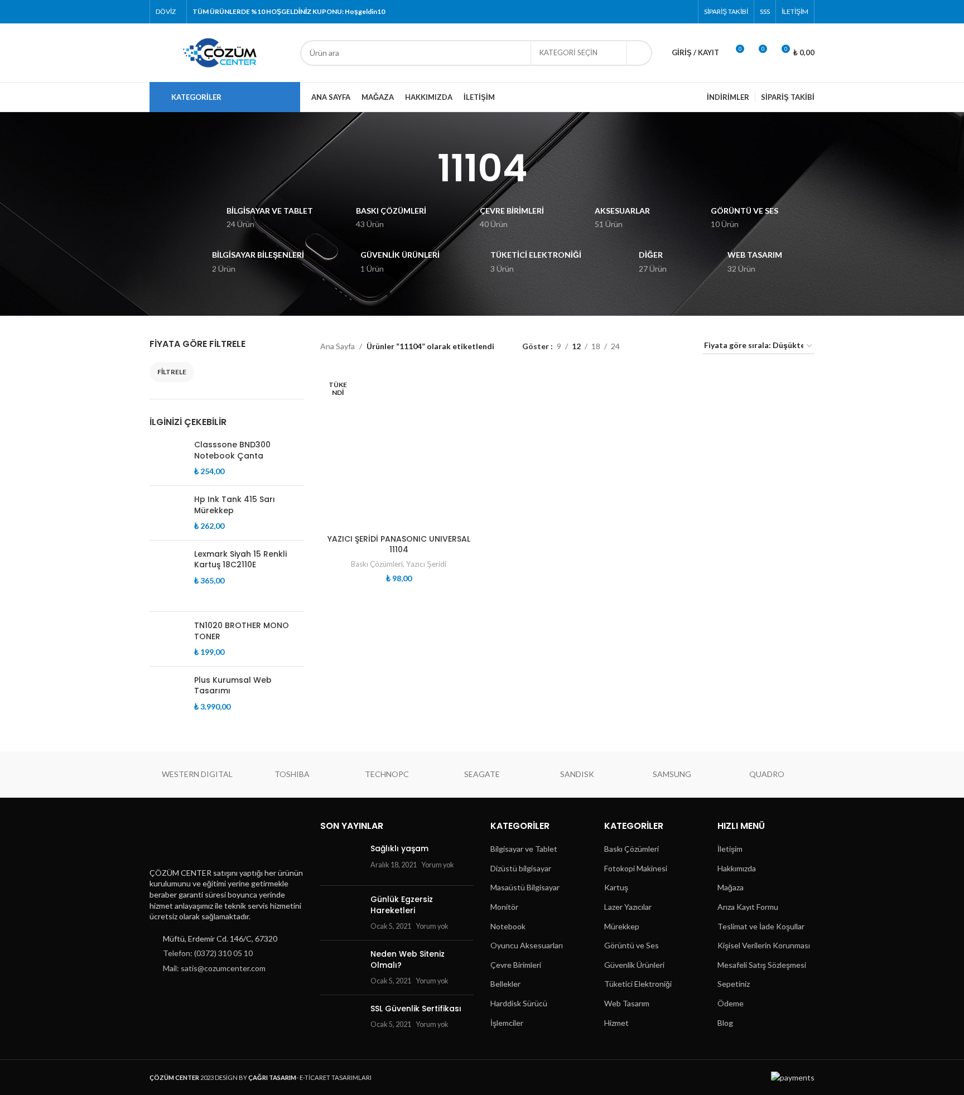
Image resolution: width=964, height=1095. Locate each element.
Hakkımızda (736, 868)
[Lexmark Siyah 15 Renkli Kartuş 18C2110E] (168, 576)
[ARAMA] (639, 53)
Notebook (508, 926)
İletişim (730, 848)
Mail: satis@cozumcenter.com (214, 968)
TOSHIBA (292, 774)
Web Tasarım (626, 1003)
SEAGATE (482, 774)
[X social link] (643, 11)
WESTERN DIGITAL (197, 774)
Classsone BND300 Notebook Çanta (232, 450)
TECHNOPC (387, 774)
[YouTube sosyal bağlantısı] (671, 11)
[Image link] (204, 840)
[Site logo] (219, 51)
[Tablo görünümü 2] (645, 346)
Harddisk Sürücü (518, 1003)
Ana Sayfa (337, 346)
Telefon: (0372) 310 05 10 (208, 953)
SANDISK (577, 774)
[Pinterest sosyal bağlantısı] (685, 11)
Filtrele (171, 372)
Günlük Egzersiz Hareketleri (401, 905)
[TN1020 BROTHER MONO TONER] (168, 639)
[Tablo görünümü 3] (663, 346)
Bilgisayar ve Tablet (523, 848)
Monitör (504, 906)
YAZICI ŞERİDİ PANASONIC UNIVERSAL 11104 (398, 544)
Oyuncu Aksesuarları (526, 945)
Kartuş (616, 887)
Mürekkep (621, 926)
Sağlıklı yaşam (399, 848)
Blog (725, 1023)
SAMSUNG (672, 774)
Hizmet (616, 1023)
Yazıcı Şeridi (426, 563)
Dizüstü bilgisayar (520, 868)
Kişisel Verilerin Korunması (763, 945)
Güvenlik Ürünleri (634, 964)
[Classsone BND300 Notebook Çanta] (168, 458)
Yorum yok (437, 865)
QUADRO (766, 774)
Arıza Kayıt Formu (747, 906)
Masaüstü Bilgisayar (525, 887)
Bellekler (505, 983)
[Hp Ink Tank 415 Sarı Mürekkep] (168, 513)
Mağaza (730, 887)
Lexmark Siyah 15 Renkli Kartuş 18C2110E (240, 560)
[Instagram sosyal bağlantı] (657, 11)
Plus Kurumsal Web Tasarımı (233, 686)
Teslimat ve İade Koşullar (760, 926)
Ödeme (730, 1003)
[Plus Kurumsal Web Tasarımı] (168, 702)
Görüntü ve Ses (631, 945)
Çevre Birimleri (515, 964)
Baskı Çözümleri (377, 563)
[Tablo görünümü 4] (681, 346)
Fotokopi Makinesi (635, 868)
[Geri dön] (423, 168)
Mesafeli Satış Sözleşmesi (761, 964)
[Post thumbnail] (341, 860)
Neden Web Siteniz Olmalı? (407, 959)
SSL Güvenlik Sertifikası (415, 1008)
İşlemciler (506, 1023)
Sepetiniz (733, 983)
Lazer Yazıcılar (628, 906)
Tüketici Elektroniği (638, 983)
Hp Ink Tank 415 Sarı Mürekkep (234, 505)
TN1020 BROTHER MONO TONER (241, 631)
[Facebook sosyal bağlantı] (628, 11)
